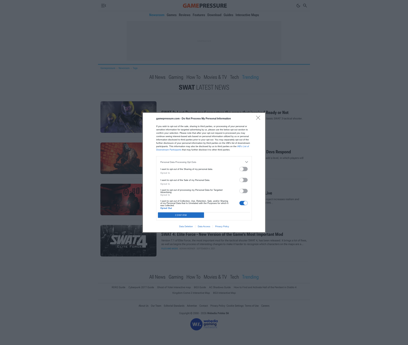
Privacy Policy (222, 226)
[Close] (259, 119)
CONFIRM (181, 215)
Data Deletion (186, 226)
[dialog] (204, 172)
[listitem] (204, 162)
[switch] (243, 169)
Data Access (204, 226)
